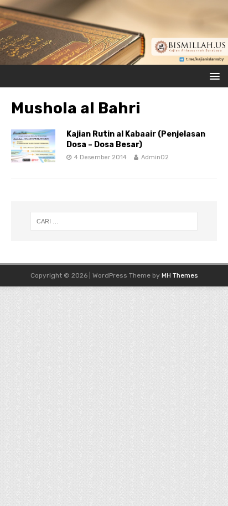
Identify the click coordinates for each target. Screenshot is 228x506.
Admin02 (155, 157)
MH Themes (180, 275)
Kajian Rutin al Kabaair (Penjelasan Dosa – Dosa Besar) (135, 139)
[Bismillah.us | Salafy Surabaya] (114, 58)
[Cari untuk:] (114, 221)
